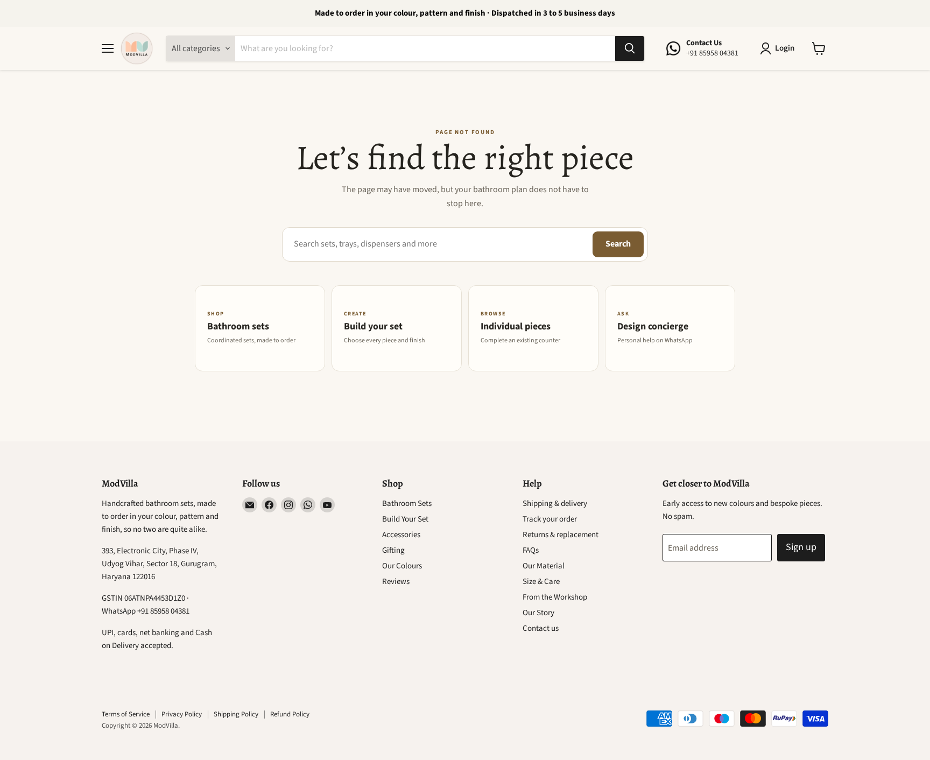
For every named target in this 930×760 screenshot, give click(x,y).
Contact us (541, 628)
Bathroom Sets (407, 503)
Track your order (550, 519)
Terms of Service (126, 714)
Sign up (801, 547)
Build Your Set (405, 519)
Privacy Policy (181, 714)
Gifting (393, 550)
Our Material (544, 566)
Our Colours (402, 566)
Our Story (538, 612)
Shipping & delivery (555, 503)
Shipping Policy (236, 714)
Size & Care (541, 581)
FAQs (531, 550)
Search (618, 244)
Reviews (396, 581)
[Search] (629, 48)
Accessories (401, 534)
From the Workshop (555, 597)
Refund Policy (289, 714)
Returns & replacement (560, 534)
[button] (779, 48)
